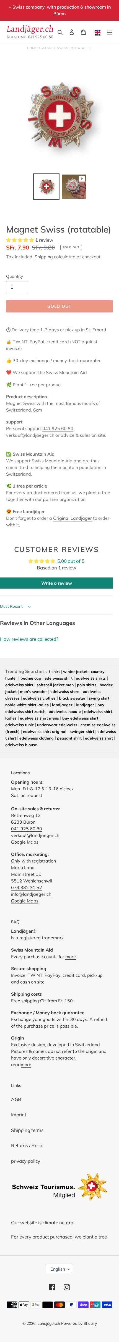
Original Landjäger (72, 518)
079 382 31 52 (26, 887)
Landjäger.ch (48, 1323)
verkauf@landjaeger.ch (35, 835)
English (57, 1269)
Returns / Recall (28, 1145)
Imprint (18, 1115)
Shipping (44, 256)
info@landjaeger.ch (31, 894)
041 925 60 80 (57, 428)
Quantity (14, 276)
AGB (16, 1099)
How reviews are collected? (29, 639)
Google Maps (24, 842)
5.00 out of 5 (70, 561)
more (70, 956)
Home (32, 48)
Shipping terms (27, 1130)
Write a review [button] (56, 583)
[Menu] (109, 32)
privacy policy (25, 1161)
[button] (20, 240)
